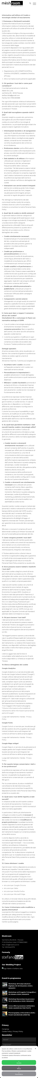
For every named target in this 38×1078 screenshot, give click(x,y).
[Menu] (33, 3)
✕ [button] (35, 1049)
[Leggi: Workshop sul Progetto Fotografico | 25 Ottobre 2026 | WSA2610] (5, 993)
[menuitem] (29, 3)
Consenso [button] (5, 1029)
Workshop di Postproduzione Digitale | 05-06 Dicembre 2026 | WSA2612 (20, 986)
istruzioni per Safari (11, 888)
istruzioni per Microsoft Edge (14, 894)
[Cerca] (29, 3)
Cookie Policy (7, 1031)
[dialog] (19, 1062)
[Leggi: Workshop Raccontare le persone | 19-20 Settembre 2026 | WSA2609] (5, 1000)
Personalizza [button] (19, 1074)
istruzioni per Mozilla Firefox (14, 891)
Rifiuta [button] (19, 1068)
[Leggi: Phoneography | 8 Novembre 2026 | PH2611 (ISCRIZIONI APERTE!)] (5, 1014)
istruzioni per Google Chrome (15, 885)
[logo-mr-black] (15, 3)
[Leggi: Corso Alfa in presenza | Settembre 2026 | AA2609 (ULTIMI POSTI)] (5, 1007)
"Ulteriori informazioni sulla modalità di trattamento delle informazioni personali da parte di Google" (18, 710)
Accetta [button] (19, 1063)
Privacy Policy (18, 1031)
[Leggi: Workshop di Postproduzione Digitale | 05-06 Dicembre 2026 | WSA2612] (5, 985)
